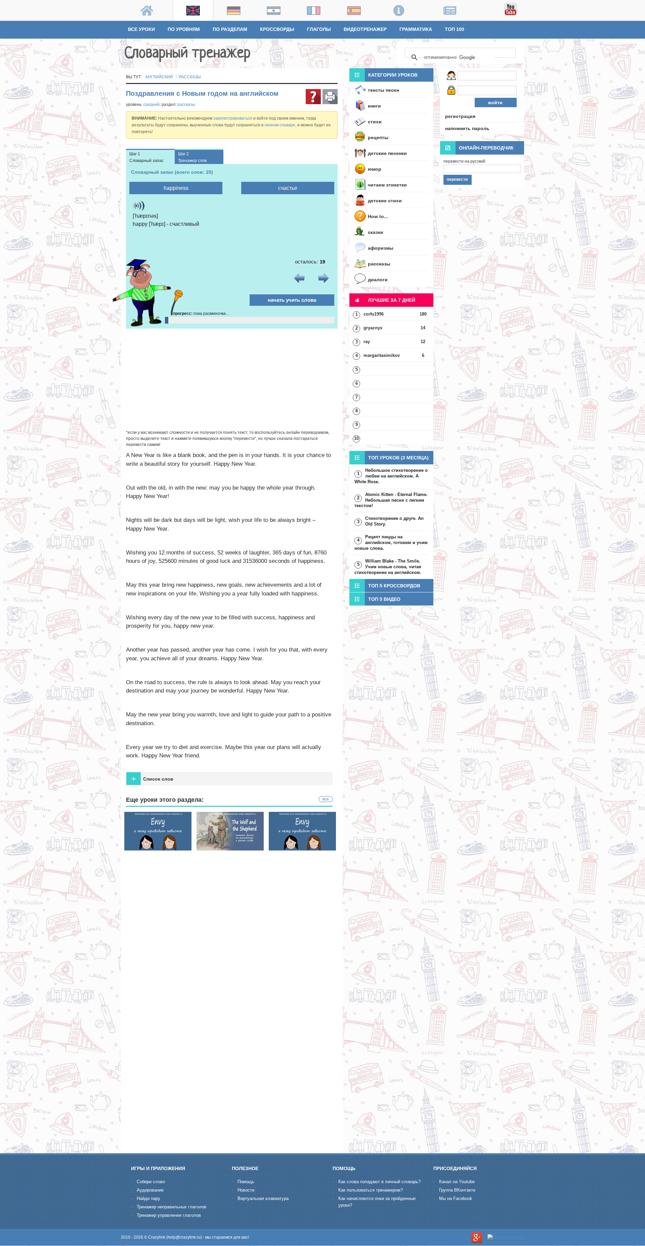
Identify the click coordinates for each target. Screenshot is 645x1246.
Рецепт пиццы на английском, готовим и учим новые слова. (391, 542)
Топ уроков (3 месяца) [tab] (398, 457)
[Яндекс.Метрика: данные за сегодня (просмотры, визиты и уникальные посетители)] (505, 1237)
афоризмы (380, 248)
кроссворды (277, 29)
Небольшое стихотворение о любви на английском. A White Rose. (391, 476)
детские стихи (385, 200)
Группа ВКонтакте (457, 1190)
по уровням (184, 29)
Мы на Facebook (455, 1198)
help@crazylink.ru (184, 1237)
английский (159, 77)
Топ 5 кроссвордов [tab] (394, 585)
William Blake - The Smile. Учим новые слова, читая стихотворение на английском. (387, 566)
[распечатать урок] (330, 96)
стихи (375, 121)
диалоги (378, 279)
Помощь (246, 1181)
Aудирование (150, 1190)
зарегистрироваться (232, 118)
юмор (374, 169)
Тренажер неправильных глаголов (171, 1206)
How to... (378, 216)
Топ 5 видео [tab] (384, 599)
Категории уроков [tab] (393, 75)
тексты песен (383, 90)
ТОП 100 (454, 29)
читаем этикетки (387, 185)
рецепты (378, 137)
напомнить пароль (467, 128)
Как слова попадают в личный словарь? (379, 1181)
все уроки (141, 29)
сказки (375, 232)
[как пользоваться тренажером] (313, 96)
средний (151, 104)
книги (374, 106)
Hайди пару (148, 1198)
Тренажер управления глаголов (169, 1215)
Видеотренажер (365, 29)
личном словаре (279, 125)
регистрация (460, 116)
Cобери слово (151, 1181)
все (325, 799)
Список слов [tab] (152, 778)
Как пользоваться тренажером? (370, 1190)
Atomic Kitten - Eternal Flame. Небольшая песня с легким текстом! (391, 500)
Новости (246, 1190)
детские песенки (387, 153)
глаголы (319, 29)
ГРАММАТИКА (415, 29)
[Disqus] (232, 1062)
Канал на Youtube (457, 1181)
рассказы (190, 77)
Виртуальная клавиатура (263, 1198)
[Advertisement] (232, 379)
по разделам (230, 29)
